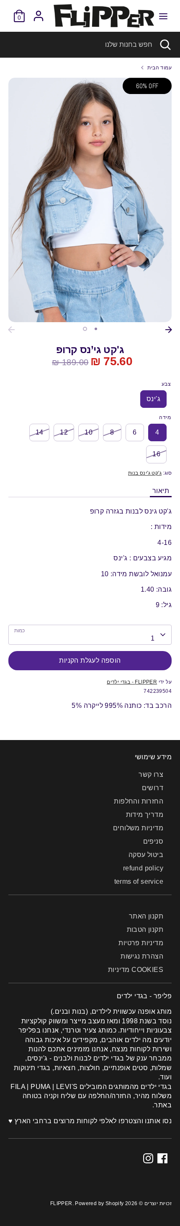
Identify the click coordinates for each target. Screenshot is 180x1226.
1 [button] (85, 329)
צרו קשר (151, 774)
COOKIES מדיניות (135, 969)
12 (64, 432)
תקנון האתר (146, 916)
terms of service (138, 881)
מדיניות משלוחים (138, 828)
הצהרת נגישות (142, 956)
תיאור (160, 490)
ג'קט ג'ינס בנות (145, 473)
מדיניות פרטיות (140, 942)
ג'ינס (153, 398)
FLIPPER (61, 1203)
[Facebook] (162, 1158)
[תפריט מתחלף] (163, 16)
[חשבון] (38, 11)
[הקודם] (11, 329)
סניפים (153, 841)
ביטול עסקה (146, 854)
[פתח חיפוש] (166, 44)
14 (40, 432)
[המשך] (168, 329)
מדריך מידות (144, 814)
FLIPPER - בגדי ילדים (132, 682)
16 (156, 454)
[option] (90, 200)
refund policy (143, 868)
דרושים (152, 787)
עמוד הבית (159, 68)
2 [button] (96, 329)
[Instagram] (148, 1158)
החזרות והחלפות (138, 801)
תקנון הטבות (145, 929)
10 (89, 432)
